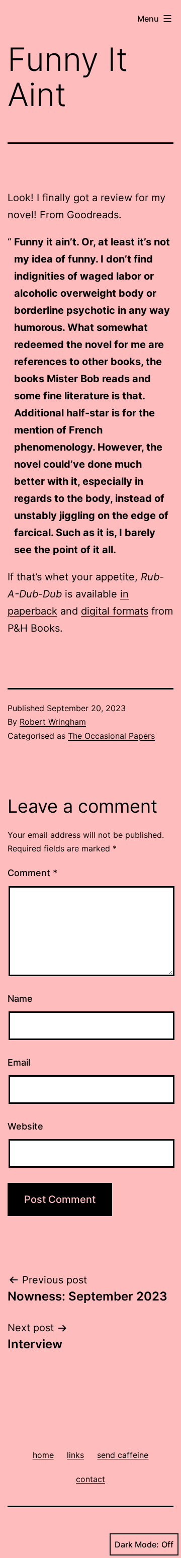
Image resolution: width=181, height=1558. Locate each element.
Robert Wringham (53, 722)
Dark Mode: (137, 1544)
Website (25, 1126)
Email (19, 1062)
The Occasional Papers (111, 736)
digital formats (114, 611)
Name (20, 998)
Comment (32, 873)
